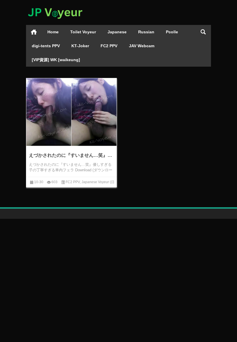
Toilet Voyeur (83, 32)
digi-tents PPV (46, 45)
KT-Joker (80, 45)
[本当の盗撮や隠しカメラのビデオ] (55, 8)
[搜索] (203, 32)
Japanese (117, 32)
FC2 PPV (109, 45)
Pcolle (172, 32)
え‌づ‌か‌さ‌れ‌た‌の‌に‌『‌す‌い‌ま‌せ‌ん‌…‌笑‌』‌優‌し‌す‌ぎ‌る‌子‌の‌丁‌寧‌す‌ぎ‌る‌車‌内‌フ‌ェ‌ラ (71, 155)
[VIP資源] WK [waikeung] (56, 59)
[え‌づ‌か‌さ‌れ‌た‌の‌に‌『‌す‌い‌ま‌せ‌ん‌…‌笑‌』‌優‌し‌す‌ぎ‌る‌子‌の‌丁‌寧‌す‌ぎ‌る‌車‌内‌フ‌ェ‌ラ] (71, 112)
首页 (34, 32)
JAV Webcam (141, 45)
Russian (146, 32)
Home (53, 32)
